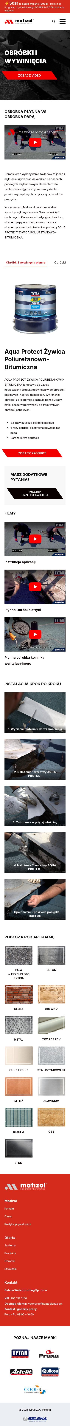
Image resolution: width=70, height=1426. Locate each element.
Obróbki (9, 1261)
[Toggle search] (54, 21)
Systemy (10, 1245)
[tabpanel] (35, 718)
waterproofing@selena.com (45, 1303)
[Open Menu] (63, 21)
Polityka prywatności (17, 1224)
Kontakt (9, 1208)
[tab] (25, 262)
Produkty (10, 1253)
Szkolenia (10, 1268)
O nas (8, 1216)
